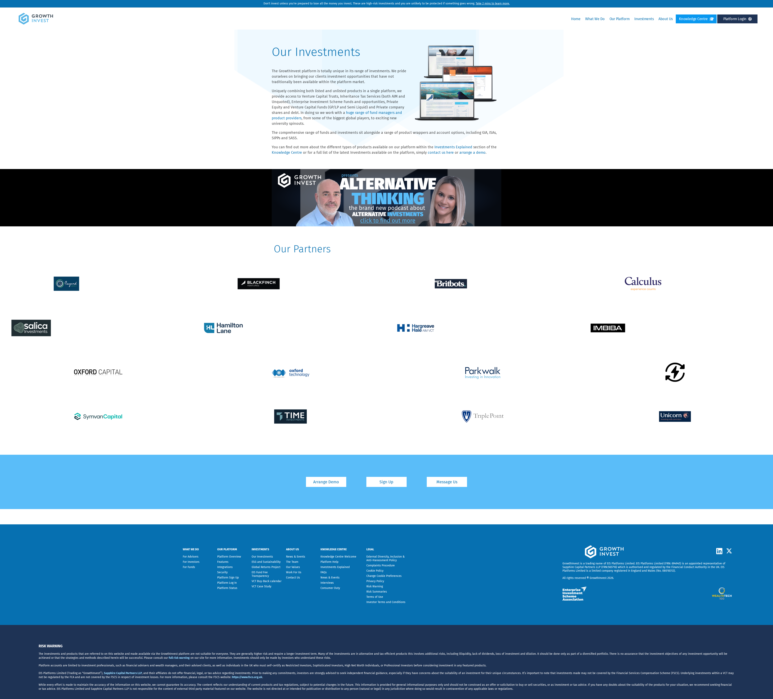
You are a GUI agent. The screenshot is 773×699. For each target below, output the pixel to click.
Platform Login (734, 19)
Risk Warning (374, 586)
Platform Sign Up (228, 577)
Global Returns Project (266, 567)
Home (575, 19)
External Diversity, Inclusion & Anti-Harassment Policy (385, 558)
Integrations (225, 567)
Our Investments (262, 556)
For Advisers (190, 556)
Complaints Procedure (380, 565)
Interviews (327, 583)
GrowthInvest (570, 563)
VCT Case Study (261, 586)
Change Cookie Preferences (384, 576)
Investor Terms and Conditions (385, 602)
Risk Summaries (376, 591)
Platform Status (227, 588)
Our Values (293, 567)
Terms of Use (374, 597)
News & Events (295, 556)
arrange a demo (472, 152)
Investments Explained (453, 147)
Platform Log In (227, 583)
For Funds (189, 567)
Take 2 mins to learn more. (493, 3)
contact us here (441, 152)
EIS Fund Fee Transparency (260, 574)
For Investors (191, 562)
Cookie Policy (374, 570)
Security (222, 572)
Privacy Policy (375, 581)
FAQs (323, 572)
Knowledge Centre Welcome (338, 556)
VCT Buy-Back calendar (266, 581)
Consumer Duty (330, 588)
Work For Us (293, 572)
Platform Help (329, 562)
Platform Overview (229, 556)
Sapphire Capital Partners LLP (581, 567)
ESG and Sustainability (266, 562)
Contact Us (293, 577)
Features (222, 562)
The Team (292, 562)
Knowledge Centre (693, 19)
